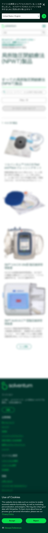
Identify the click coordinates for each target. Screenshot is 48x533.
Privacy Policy (8, 514)
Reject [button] (36, 521)
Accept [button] (12, 521)
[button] (12, 527)
